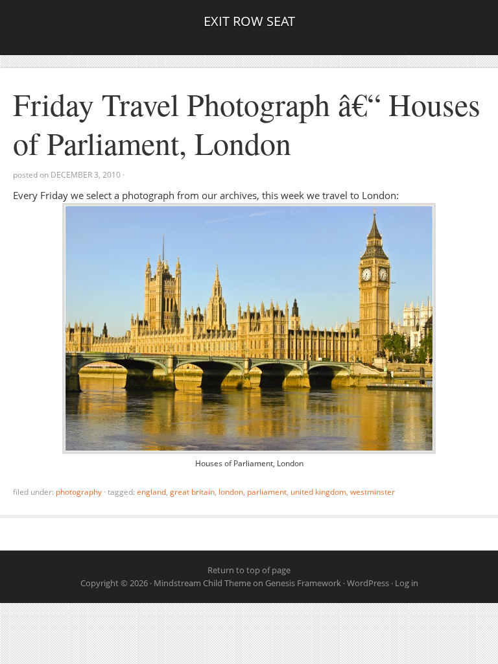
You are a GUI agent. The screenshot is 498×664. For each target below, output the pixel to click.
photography (79, 491)
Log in (406, 583)
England (151, 491)
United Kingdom (318, 491)
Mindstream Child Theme (202, 583)
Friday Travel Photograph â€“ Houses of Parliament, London (246, 123)
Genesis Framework (303, 583)
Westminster (372, 491)
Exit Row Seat (249, 21)
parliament (267, 491)
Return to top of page (249, 570)
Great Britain (192, 491)
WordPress (368, 583)
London (231, 491)
